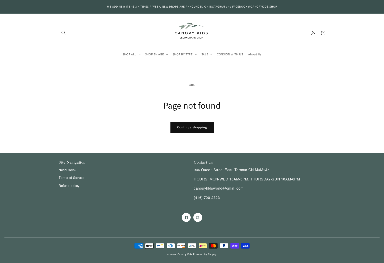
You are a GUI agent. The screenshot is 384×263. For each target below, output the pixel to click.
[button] (63, 33)
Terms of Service (72, 177)
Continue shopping (192, 127)
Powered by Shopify (205, 254)
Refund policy (69, 185)
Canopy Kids (185, 254)
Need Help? (68, 170)
